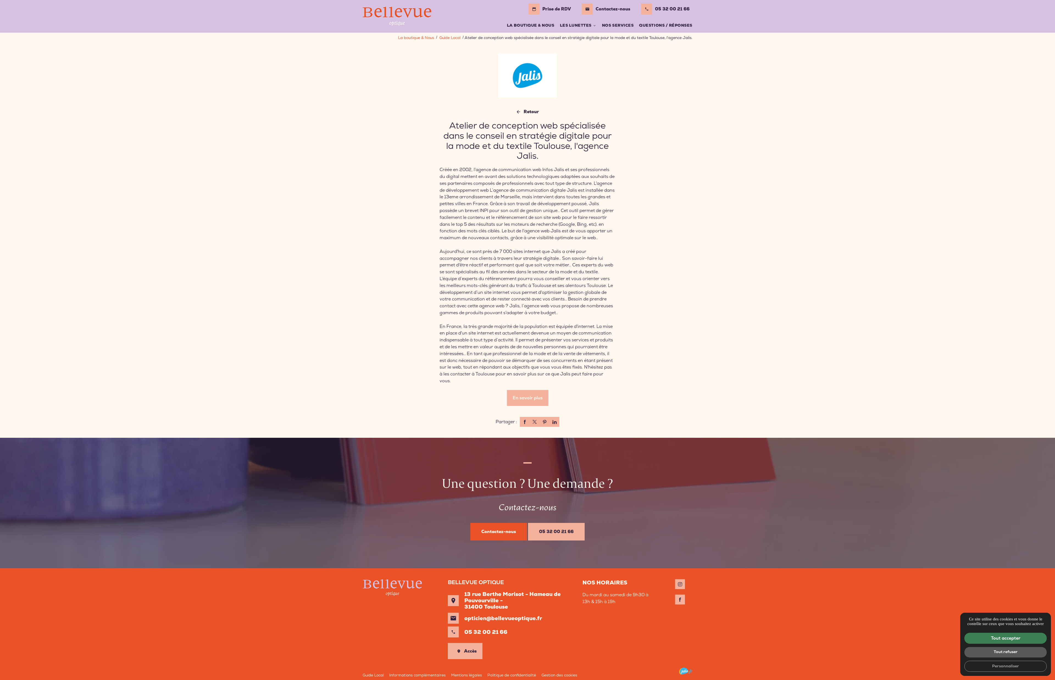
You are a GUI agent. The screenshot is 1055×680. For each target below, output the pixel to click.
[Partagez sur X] (535, 422)
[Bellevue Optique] (397, 16)
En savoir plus (528, 398)
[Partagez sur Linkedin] (554, 422)
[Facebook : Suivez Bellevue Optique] (680, 599)
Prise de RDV (551, 9)
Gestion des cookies (559, 675)
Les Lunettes (576, 25)
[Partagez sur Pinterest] (544, 422)
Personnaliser (1005, 666)
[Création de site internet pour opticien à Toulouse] (685, 671)
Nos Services (618, 25)
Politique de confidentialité (511, 675)
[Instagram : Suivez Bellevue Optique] (680, 584)
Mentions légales (466, 675)
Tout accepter (1005, 638)
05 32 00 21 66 (672, 9)
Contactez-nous (607, 9)
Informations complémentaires (417, 675)
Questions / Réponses (665, 25)
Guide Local (450, 37)
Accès (470, 651)
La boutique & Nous (530, 25)
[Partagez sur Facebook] (525, 422)
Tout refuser (1006, 651)
